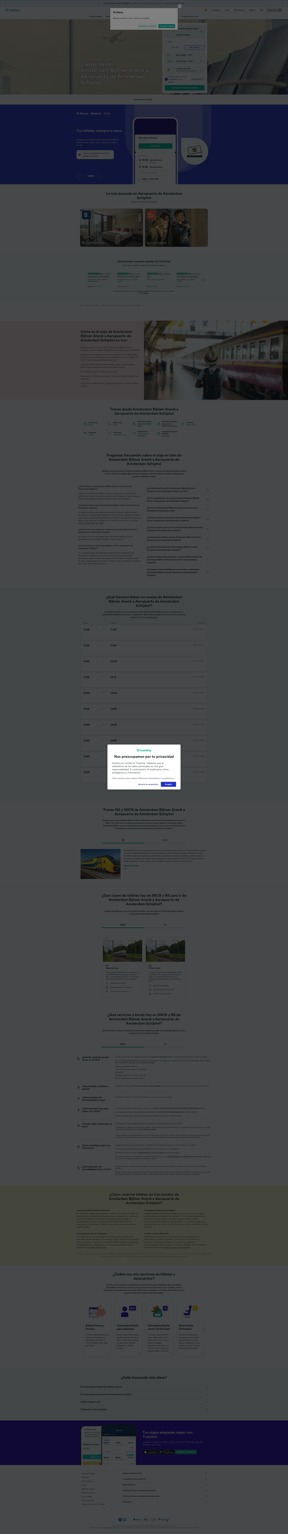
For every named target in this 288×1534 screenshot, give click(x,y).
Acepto (168, 784)
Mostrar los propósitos (148, 784)
